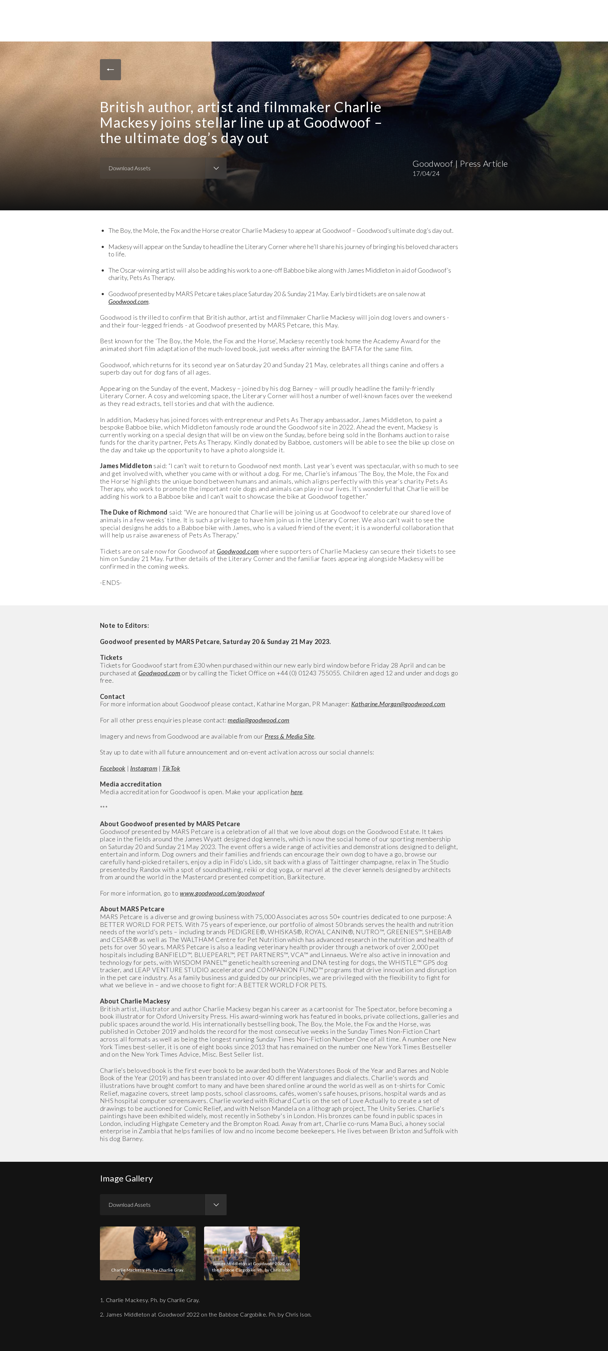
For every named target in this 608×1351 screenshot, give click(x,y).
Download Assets (129, 168)
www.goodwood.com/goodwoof (222, 893)
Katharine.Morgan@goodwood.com (398, 704)
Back (110, 69)
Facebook (113, 768)
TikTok (171, 768)
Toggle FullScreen (185, 1234)
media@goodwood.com (258, 720)
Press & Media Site (289, 736)
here (297, 792)
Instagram (143, 768)
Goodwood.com (128, 301)
